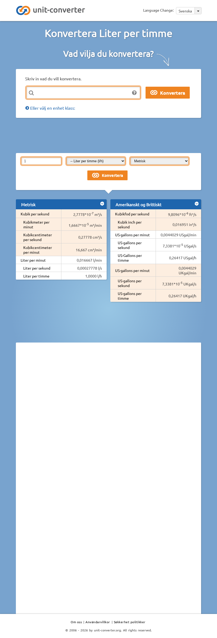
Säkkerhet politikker (130, 622)
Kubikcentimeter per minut (37, 250)
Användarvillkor (97, 622)
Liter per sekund (36, 268)
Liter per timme (36, 276)
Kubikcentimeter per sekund (37, 237)
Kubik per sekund (35, 213)
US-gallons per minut (132, 234)
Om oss (76, 622)
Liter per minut (33, 260)
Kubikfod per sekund (132, 213)
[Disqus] (108, 419)
